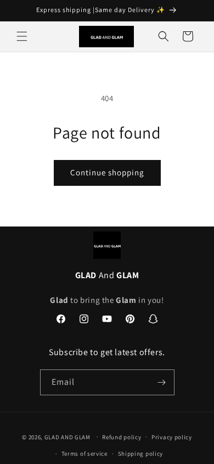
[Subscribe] (162, 382)
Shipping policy (141, 453)
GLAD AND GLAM (67, 436)
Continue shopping (107, 172)
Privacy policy (171, 437)
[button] (22, 36)
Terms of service (84, 453)
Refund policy (121, 437)
